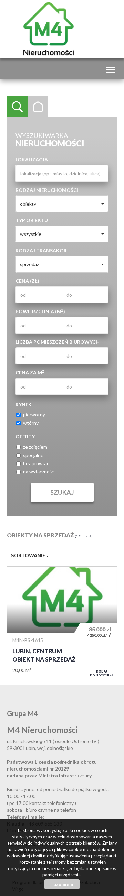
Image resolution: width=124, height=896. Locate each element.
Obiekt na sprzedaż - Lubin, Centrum (62, 624)
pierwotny (34, 414)
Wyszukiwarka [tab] (17, 106)
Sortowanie (28, 555)
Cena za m (30, 372)
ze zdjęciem (35, 447)
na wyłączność (38, 471)
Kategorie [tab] (38, 106)
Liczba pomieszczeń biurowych (58, 342)
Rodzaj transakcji (41, 250)
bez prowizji (35, 463)
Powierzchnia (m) (40, 311)
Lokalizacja (32, 159)
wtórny (31, 423)
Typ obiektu (32, 220)
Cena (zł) (27, 281)
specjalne (33, 455)
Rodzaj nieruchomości (47, 190)
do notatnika (101, 673)
